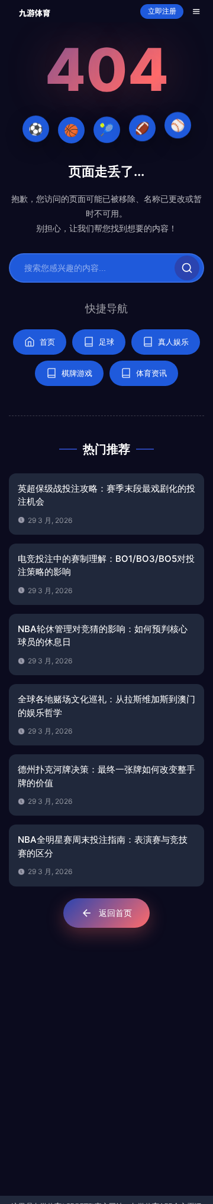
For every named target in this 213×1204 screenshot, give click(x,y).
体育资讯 (151, 373)
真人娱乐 (173, 341)
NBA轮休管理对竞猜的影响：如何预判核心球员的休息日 (103, 635)
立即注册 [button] (162, 11)
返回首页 (115, 913)
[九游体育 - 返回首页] (34, 11)
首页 (47, 341)
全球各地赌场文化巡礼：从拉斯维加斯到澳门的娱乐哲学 (106, 705)
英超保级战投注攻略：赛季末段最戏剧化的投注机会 (106, 495)
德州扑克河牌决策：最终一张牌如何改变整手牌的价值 (106, 776)
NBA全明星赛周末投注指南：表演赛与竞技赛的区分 (103, 846)
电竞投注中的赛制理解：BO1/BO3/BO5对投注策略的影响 (106, 565)
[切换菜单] (196, 11)
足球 (106, 341)
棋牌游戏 (77, 373)
